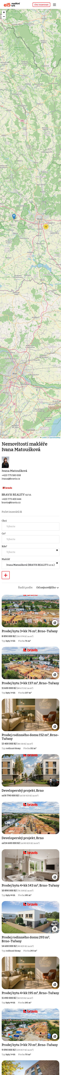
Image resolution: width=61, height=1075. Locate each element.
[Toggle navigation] (55, 4)
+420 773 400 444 (11, 499)
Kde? (4, 546)
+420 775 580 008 (11, 475)
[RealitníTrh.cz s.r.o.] (11, 4)
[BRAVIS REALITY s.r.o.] (7, 487)
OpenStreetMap (54, 437)
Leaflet (44, 437)
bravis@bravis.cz (11, 502)
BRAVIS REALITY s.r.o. (16, 494)
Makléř (6, 559)
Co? (4, 533)
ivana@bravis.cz (11, 478)
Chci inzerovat (41, 4)
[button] (14, 217)
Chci (4, 520)
